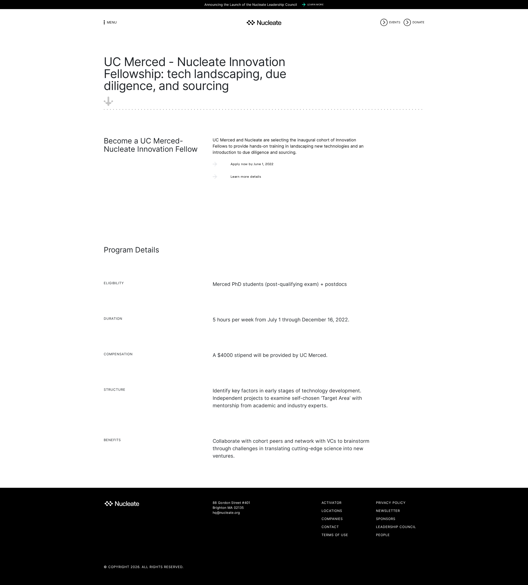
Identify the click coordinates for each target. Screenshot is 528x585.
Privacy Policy (391, 503)
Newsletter (388, 511)
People (383, 535)
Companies (332, 519)
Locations (332, 511)
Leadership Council (396, 527)
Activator (332, 503)
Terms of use (335, 535)
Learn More (315, 4)
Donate (418, 22)
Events (394, 22)
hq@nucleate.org (226, 512)
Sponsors (385, 519)
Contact (330, 527)
